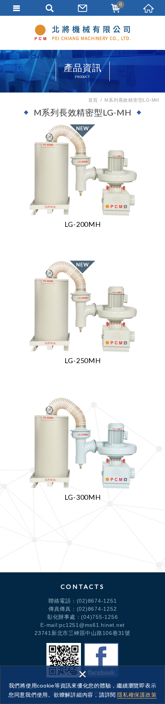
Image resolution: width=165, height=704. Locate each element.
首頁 (93, 100)
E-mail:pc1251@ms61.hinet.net (82, 625)
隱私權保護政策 (137, 695)
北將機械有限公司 (82, 32)
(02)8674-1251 (97, 601)
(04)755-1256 (99, 617)
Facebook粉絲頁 (101, 660)
